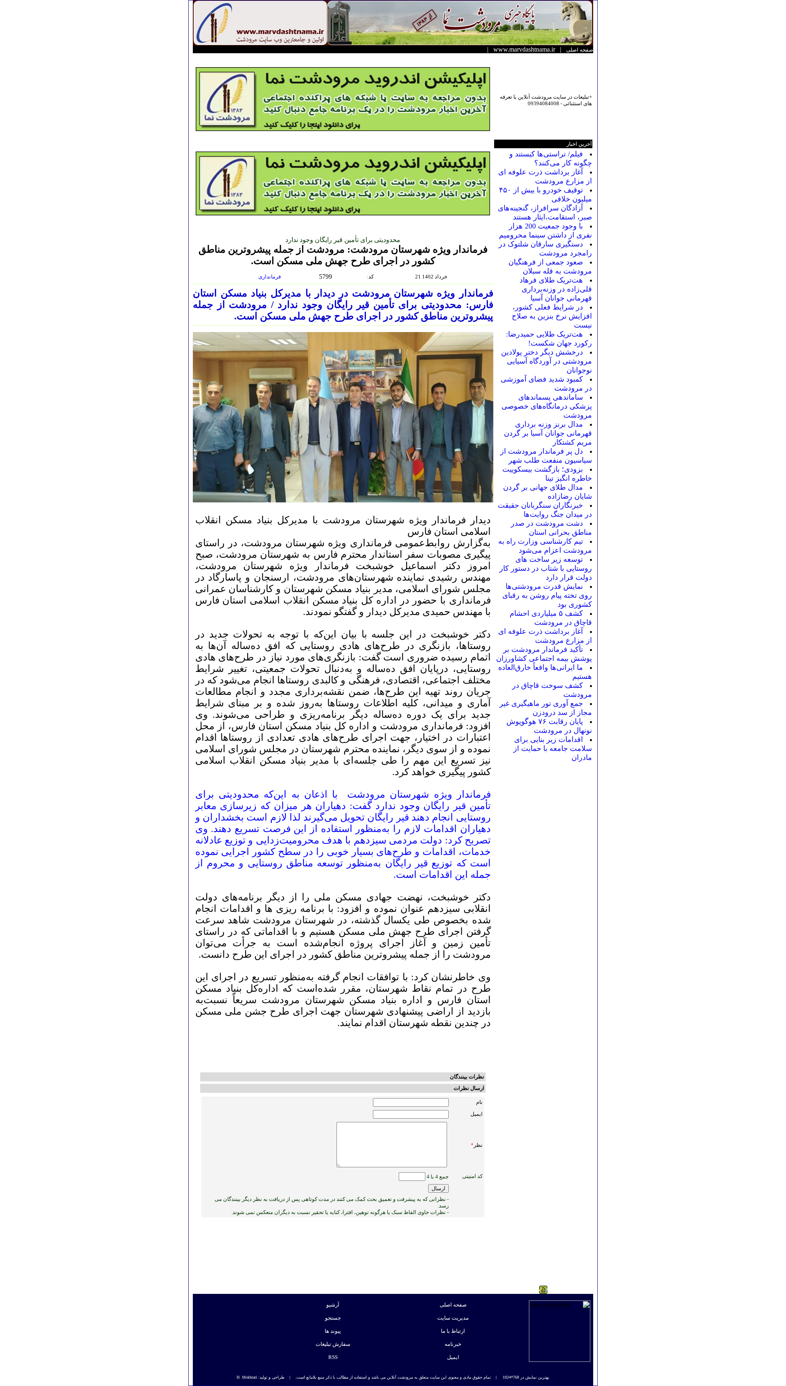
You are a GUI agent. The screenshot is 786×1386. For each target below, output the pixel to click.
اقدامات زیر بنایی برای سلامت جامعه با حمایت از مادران (552, 748)
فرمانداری (270, 277)
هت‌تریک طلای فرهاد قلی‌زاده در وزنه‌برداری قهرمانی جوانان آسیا (555, 289)
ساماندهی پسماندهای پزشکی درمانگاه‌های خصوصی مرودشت (546, 406)
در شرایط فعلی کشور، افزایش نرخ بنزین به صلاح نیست (552, 316)
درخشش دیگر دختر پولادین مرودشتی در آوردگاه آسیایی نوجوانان (546, 361)
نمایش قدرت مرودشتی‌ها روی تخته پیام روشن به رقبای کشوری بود (547, 595)
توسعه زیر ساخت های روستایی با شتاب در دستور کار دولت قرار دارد (545, 568)
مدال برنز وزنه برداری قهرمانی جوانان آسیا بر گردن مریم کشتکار (548, 433)
